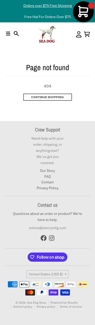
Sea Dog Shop (36, 302)
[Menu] (8, 34)
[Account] (79, 34)
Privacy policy (46, 306)
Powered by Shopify (64, 302)
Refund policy (22, 306)
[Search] (16, 34)
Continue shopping (47, 97)
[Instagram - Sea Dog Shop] (52, 238)
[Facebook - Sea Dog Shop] (44, 238)
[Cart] (87, 34)
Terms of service (71, 306)
